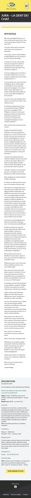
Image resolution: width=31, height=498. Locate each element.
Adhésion (6, 494)
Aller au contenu (11, 9)
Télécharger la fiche (15, 471)
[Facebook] (15, 486)
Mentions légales (16, 494)
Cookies (25, 494)
